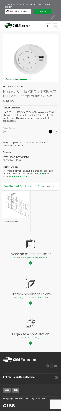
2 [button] (16, 79)
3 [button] (23, 79)
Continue (42, 12)
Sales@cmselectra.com (15, 177)
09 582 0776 (40, 174)
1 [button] (8, 79)
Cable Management (10, 222)
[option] (30, 58)
